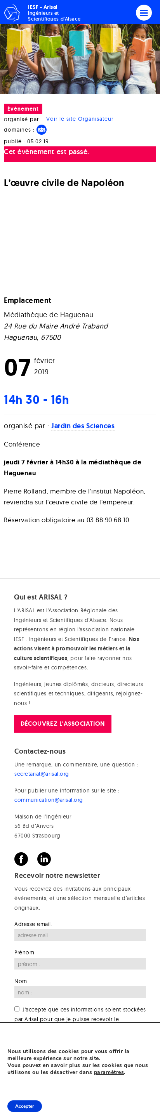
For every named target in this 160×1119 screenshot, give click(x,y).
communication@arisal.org (48, 799)
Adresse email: (33, 924)
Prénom (24, 952)
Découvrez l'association (62, 723)
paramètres (109, 1072)
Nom (20, 981)
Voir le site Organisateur (79, 119)
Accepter (24, 1106)
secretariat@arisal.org (41, 773)
